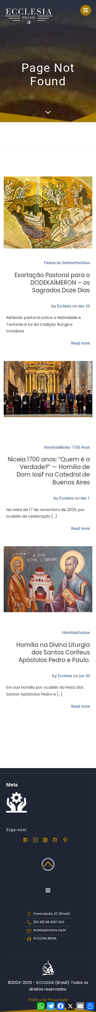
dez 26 (84, 306)
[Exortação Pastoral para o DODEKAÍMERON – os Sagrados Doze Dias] (48, 212)
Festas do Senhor (59, 263)
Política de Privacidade (48, 1000)
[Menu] (85, 10)
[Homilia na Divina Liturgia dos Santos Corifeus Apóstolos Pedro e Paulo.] (48, 579)
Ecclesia (64, 306)
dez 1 (85, 498)
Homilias (82, 263)
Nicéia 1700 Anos (74, 447)
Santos (84, 632)
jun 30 (84, 676)
